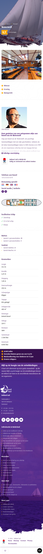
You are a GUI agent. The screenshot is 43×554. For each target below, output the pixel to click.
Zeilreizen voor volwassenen (11, 468)
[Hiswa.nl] (4, 541)
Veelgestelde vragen (8, 509)
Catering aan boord (8, 492)
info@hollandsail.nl (8, 413)
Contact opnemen (8, 507)
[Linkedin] (12, 420)
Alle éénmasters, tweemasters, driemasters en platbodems (19, 485)
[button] (39, 65)
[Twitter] (8, 420)
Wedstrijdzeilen (7, 472)
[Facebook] (3, 191)
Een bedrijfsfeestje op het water (12, 443)
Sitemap (16, 540)
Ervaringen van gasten (9, 514)
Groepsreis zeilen (8, 475)
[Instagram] (5, 191)
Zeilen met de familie (9, 465)
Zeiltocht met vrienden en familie (12, 433)
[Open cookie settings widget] (39, 550)
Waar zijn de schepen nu (10, 494)
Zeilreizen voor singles (9, 470)
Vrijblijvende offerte (8, 504)
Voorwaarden (12, 543)
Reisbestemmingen (8, 512)
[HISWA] (5, 160)
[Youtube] (21, 420)
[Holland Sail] (20, 389)
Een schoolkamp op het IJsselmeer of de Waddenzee (18, 450)
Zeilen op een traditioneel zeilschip (12, 431)
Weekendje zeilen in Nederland (12, 436)
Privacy (29, 540)
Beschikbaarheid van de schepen (12, 487)
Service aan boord (8, 490)
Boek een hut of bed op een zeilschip (13, 460)
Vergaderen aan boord (9, 446)
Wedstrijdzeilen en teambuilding (12, 448)
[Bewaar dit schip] (5, 551)
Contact (23, 540)
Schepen (9, 24)
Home (3, 24)
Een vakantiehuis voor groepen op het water (15, 441)
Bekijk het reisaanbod (9, 463)
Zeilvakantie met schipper (10, 438)
